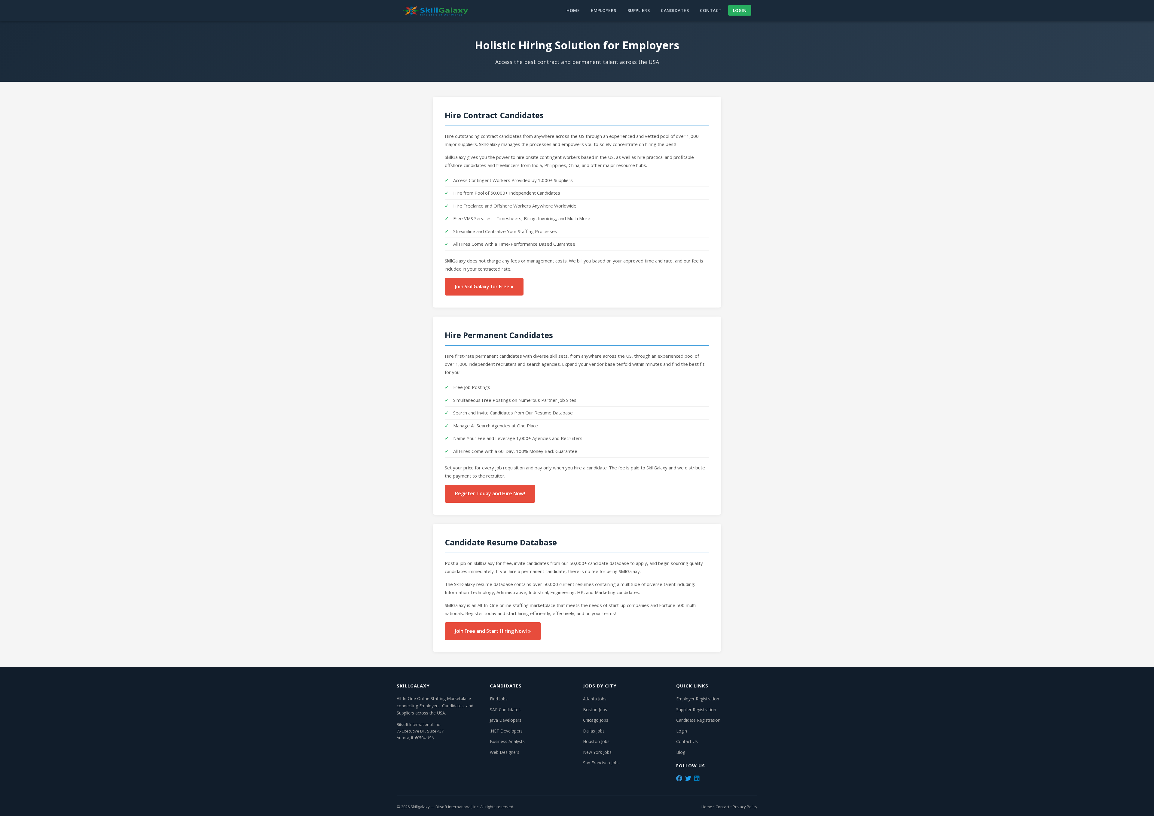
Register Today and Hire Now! (490, 493)
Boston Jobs (595, 709)
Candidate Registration (698, 720)
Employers (603, 10)
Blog (680, 752)
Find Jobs (499, 699)
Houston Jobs (596, 741)
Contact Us (687, 741)
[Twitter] (688, 778)
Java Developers (505, 720)
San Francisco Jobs (601, 763)
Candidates (675, 10)
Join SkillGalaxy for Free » (484, 286)
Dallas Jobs (594, 731)
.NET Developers (506, 731)
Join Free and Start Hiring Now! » (493, 631)
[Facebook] (679, 778)
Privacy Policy (745, 806)
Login (740, 10)
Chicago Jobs (595, 720)
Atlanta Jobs (594, 699)
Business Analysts (507, 741)
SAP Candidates (505, 709)
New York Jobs (597, 752)
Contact (711, 10)
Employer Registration (697, 699)
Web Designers (504, 752)
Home (573, 10)
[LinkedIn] (697, 778)
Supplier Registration (696, 709)
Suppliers (638, 10)
